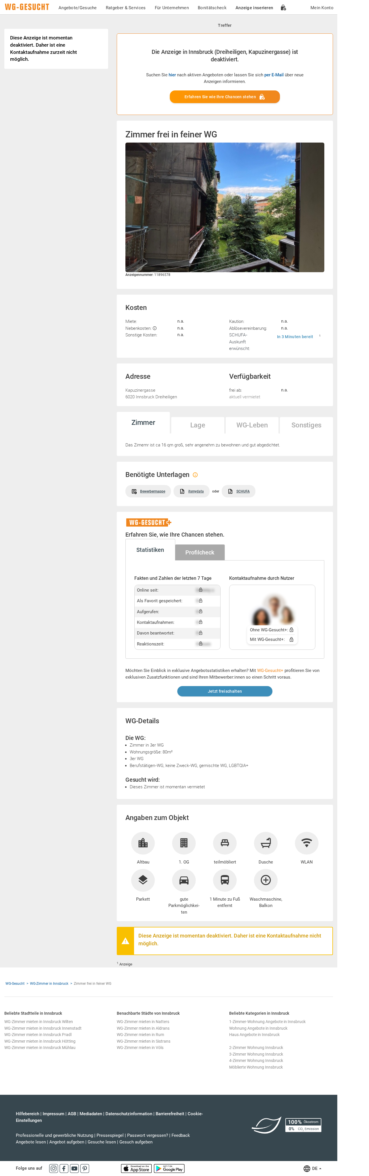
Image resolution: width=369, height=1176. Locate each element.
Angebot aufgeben (66, 1142)
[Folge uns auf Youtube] (75, 1168)
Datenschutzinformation (129, 1113)
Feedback (181, 1135)
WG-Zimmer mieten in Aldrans (143, 1028)
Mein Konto (322, 7)
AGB (72, 1113)
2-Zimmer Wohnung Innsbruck (256, 1047)
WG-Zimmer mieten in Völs (140, 1047)
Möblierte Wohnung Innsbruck (256, 1067)
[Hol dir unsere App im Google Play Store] (169, 1168)
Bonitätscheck (212, 7)
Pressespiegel (110, 1135)
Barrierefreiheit (170, 1113)
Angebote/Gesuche (78, 7)
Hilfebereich (27, 1113)
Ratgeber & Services (126, 7)
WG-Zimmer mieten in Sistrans (143, 1041)
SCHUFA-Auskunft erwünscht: (239, 341)
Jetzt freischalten (225, 691)
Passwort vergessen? (147, 1135)
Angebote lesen (31, 1142)
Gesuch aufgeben (136, 1142)
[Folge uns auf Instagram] (54, 1168)
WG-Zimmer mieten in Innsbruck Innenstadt (43, 1028)
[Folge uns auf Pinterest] (84, 1168)
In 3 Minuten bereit (295, 336)
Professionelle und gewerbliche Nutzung (54, 1135)
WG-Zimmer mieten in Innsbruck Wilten (38, 1021)
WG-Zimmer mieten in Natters (143, 1021)
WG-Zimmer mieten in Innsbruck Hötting (40, 1041)
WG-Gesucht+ (270, 670)
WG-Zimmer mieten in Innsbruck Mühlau (40, 1047)
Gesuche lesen (102, 1142)
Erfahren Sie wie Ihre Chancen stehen (220, 96)
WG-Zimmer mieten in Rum (140, 1034)
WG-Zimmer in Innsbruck (49, 984)
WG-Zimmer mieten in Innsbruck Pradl (37, 1034)
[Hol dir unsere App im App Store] (137, 1168)
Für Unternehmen (172, 7)
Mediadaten (91, 1113)
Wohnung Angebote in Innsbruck (258, 1028)
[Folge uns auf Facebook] (64, 1168)
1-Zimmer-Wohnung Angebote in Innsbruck (267, 1021)
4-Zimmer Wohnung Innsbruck (256, 1060)
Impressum (53, 1113)
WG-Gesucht (15, 984)
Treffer (224, 25)
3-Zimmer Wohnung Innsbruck (256, 1054)
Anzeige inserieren (254, 7)
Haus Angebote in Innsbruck (254, 1034)
